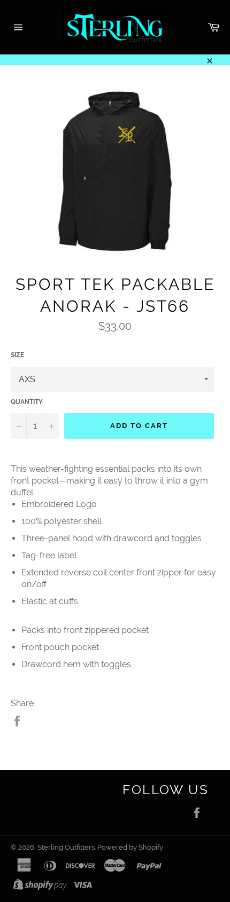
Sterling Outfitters (66, 847)
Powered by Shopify (130, 847)
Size (17, 355)
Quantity (27, 402)
